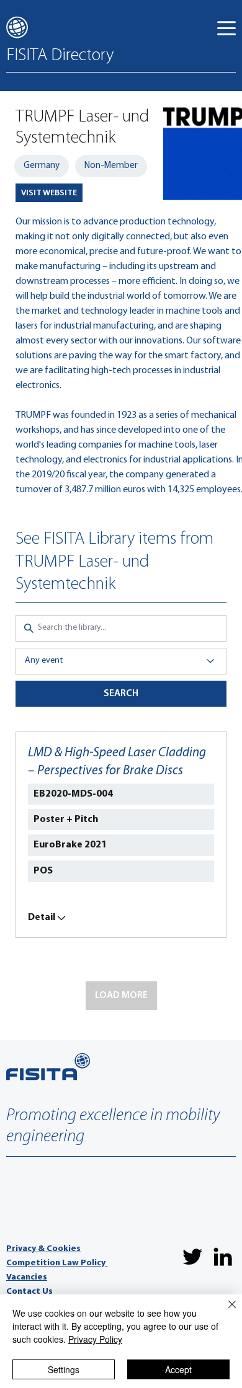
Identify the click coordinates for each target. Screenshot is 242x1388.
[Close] (225, 1312)
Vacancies (26, 1277)
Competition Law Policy (56, 1263)
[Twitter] (192, 1257)
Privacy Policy (95, 1339)
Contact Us (29, 1291)
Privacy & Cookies (43, 1248)
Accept (178, 1369)
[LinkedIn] (223, 1257)
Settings (63, 1369)
